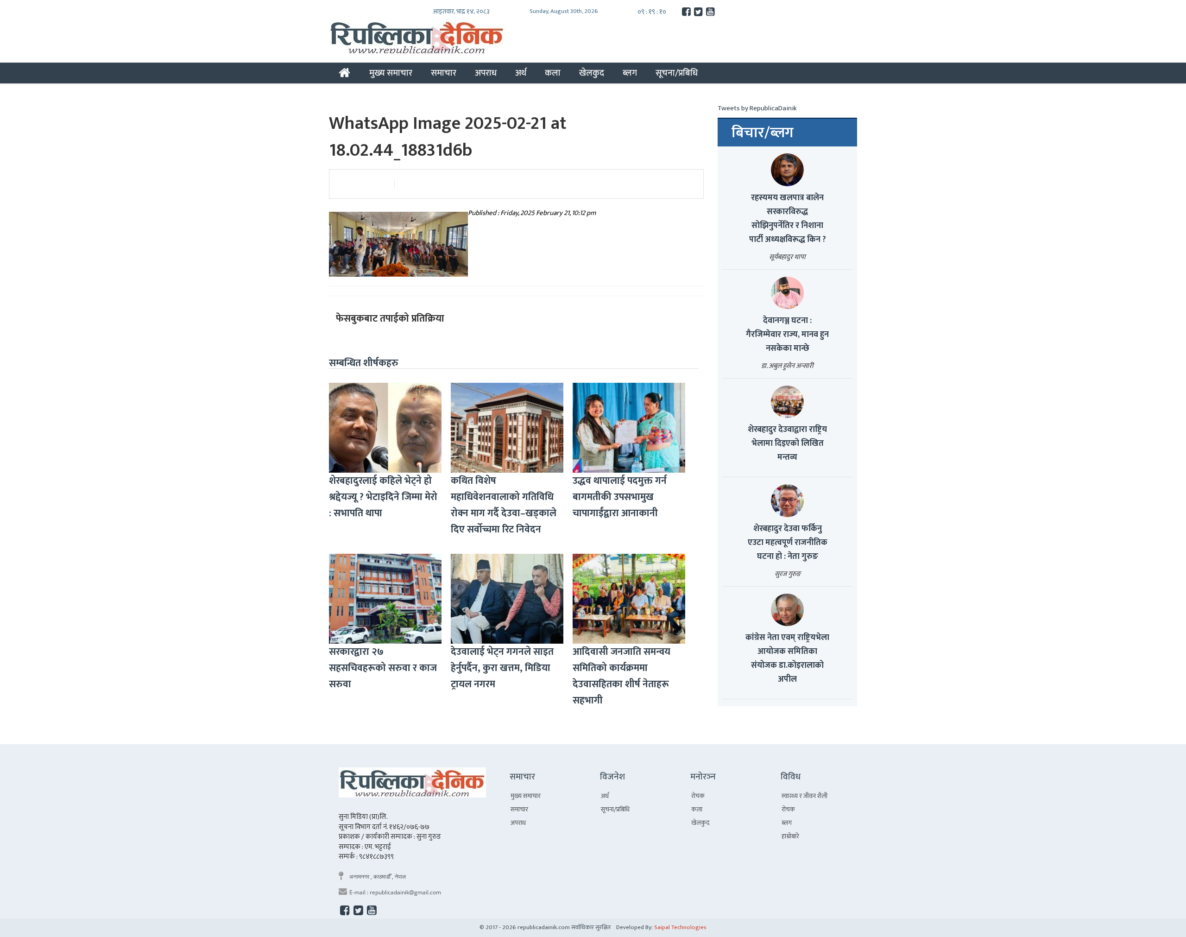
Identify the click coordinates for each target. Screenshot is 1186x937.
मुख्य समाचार (390, 72)
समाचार (443, 72)
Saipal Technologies (680, 927)
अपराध (486, 72)
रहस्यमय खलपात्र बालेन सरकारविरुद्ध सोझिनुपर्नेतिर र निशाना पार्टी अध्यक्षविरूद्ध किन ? (787, 219)
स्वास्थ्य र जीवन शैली (804, 796)
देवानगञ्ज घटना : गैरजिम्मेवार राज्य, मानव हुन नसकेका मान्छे (787, 334)
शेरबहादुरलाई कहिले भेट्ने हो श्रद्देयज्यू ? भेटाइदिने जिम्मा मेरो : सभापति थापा (383, 497)
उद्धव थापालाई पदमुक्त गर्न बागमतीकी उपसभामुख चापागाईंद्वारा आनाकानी (620, 497)
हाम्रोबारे (790, 836)
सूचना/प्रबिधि (677, 72)
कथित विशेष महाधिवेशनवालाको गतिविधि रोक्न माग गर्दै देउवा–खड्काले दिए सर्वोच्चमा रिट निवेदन (503, 505)
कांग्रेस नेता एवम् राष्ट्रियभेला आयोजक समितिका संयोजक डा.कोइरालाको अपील (787, 658)
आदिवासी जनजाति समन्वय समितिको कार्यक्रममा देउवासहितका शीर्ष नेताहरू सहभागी (621, 676)
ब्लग (630, 72)
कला (553, 72)
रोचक (698, 796)
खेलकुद (591, 72)
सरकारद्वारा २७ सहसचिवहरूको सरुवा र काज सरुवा (383, 668)
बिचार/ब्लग (763, 133)
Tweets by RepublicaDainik (757, 108)
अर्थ (520, 72)
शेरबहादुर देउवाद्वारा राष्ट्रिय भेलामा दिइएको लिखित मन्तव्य (787, 443)
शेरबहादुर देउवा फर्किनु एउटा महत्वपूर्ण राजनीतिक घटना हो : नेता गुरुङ (787, 542)
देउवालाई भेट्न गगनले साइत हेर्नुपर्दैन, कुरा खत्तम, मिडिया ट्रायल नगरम (502, 668)
